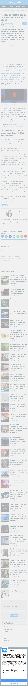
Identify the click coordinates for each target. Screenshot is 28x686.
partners (10, 654)
